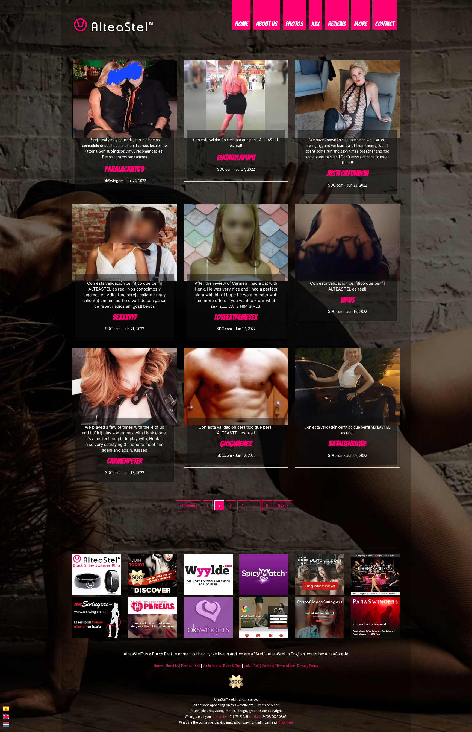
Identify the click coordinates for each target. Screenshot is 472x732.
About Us (266, 24)
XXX (315, 24)
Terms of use (285, 665)
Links (247, 665)
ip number (220, 716)
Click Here (285, 722)
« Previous (188, 505)
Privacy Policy (307, 665)
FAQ (256, 665)
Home (241, 24)
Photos (294, 24)
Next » (283, 505)
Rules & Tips (232, 665)
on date (255, 716)
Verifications (212, 665)
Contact (384, 24)
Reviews (337, 24)
